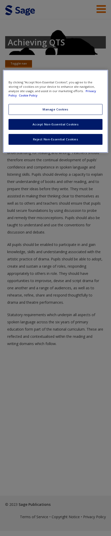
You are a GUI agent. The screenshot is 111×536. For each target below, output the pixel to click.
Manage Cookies (55, 109)
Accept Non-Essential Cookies (56, 124)
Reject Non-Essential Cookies (55, 139)
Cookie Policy (28, 95)
